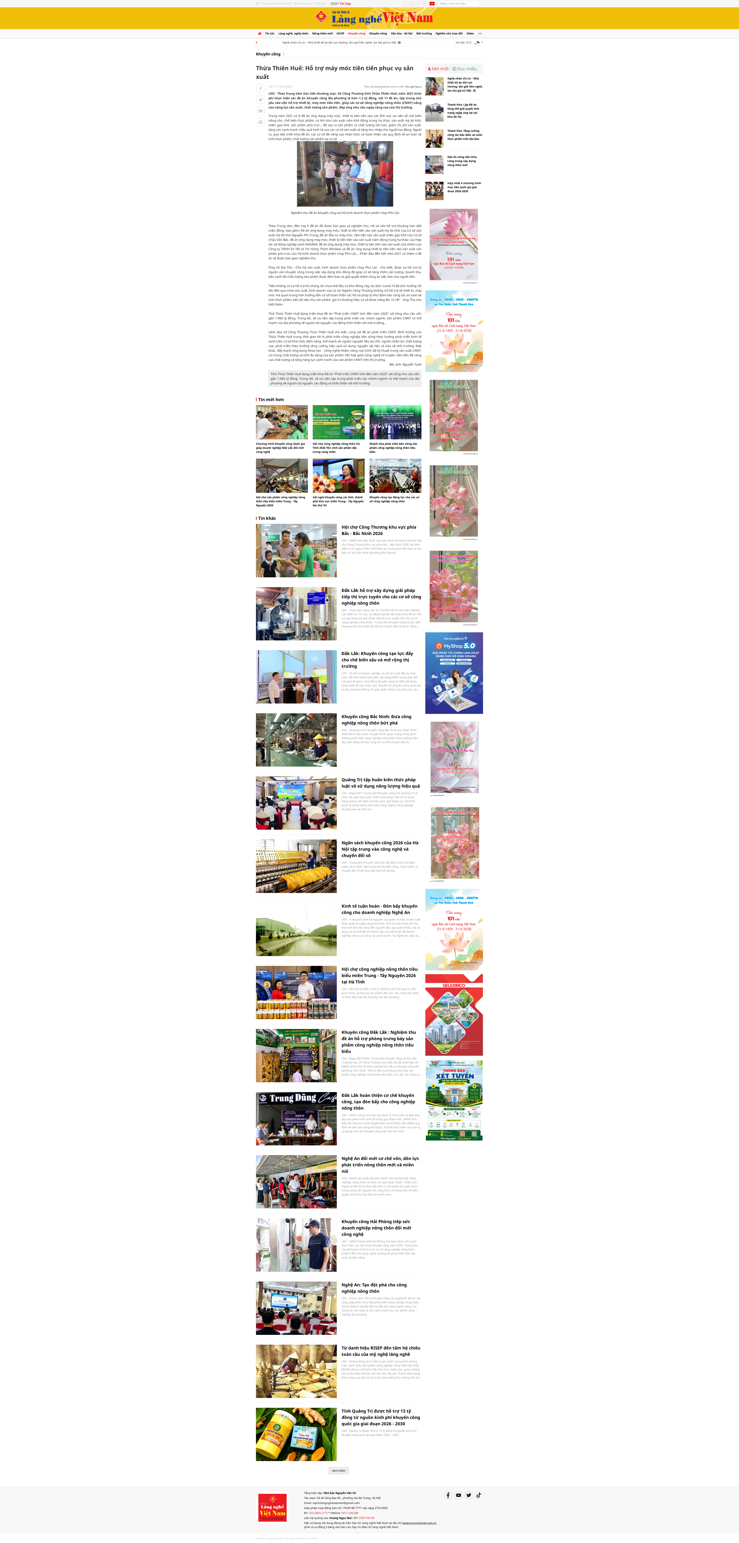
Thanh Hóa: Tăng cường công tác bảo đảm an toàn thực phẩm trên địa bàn (464, 135)
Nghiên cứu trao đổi (449, 33)
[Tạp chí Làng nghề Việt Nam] (272, 1507)
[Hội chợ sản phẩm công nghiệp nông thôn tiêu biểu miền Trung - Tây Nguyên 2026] (282, 476)
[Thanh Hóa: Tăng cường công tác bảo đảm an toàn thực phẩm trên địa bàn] (434, 138)
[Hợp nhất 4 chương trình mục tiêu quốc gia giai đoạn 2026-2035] (434, 191)
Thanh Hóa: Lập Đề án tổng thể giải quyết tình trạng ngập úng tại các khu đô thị (463, 110)
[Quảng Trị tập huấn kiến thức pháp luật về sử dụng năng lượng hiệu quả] (296, 803)
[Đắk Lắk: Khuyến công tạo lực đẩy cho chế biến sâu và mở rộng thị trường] (296, 676)
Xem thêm (338, 1470)
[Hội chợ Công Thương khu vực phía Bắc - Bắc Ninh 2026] (296, 550)
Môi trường (424, 33)
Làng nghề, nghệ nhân (293, 33)
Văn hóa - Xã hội (401, 33)
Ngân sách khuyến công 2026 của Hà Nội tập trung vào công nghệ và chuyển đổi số (380, 849)
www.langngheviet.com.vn (419, 1523)
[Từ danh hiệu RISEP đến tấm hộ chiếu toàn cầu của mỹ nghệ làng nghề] (296, 1371)
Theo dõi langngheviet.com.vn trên (384, 86)
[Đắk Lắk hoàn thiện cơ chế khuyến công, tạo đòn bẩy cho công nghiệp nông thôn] (296, 1118)
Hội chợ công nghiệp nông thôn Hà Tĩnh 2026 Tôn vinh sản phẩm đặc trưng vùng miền (336, 448)
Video (470, 33)
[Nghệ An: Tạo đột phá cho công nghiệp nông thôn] (296, 1308)
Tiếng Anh (432, 3)
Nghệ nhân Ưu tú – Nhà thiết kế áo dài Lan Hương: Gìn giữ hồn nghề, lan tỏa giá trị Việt (291, 42)
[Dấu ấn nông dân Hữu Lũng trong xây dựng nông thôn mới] (434, 165)
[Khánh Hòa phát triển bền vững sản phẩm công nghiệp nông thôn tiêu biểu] (395, 422)
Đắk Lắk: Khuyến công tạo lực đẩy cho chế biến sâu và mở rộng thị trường (377, 659)
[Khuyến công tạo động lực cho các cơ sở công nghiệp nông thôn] (395, 476)
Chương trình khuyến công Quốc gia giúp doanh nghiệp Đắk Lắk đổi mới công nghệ (280, 448)
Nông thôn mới (322, 33)
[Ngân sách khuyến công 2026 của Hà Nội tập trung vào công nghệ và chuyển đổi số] (296, 866)
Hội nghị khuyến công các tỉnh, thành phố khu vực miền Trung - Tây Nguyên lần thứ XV (338, 501)
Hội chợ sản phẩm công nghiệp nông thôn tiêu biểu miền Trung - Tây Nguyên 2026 (280, 501)
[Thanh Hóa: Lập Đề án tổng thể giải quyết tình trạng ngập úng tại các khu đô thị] (434, 112)
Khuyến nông (378, 33)
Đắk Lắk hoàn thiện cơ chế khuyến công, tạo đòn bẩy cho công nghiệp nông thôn (378, 1101)
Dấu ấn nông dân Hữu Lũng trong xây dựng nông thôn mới (462, 161)
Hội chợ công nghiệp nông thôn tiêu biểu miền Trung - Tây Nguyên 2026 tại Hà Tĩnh (380, 975)
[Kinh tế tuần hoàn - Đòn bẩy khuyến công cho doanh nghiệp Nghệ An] (296, 929)
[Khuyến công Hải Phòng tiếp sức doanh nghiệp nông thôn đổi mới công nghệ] (296, 1245)
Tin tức (270, 33)
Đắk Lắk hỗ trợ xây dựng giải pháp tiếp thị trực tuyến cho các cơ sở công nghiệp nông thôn (381, 596)
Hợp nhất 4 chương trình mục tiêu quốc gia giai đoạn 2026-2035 (464, 187)
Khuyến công (356, 33)
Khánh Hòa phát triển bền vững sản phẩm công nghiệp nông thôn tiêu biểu (393, 448)
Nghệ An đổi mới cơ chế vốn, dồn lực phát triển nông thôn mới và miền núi (380, 1164)
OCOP (340, 33)
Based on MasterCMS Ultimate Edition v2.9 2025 (287, 1538)
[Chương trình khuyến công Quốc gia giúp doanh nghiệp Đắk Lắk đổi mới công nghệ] (282, 422)
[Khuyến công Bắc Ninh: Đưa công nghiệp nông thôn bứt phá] (296, 740)
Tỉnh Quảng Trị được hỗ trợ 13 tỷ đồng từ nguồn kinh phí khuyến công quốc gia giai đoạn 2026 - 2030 (381, 1417)
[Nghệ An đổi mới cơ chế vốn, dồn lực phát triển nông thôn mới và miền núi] (296, 1181)
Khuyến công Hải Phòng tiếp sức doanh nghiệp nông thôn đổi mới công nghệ (376, 1227)
